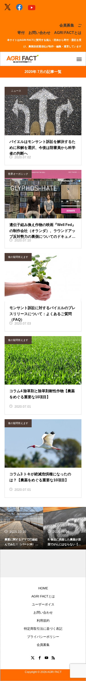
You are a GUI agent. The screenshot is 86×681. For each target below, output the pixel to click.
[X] (33, 657)
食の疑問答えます (18, 257)
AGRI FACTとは (67, 33)
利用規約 (43, 620)
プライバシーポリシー (43, 637)
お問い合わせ (39, 33)
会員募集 (66, 25)
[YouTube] (46, 657)
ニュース (16, 90)
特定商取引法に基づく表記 (43, 628)
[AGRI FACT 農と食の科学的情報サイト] (22, 58)
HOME (43, 588)
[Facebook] (39, 657)
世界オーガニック (18, 173)
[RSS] (53, 657)
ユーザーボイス (43, 604)
